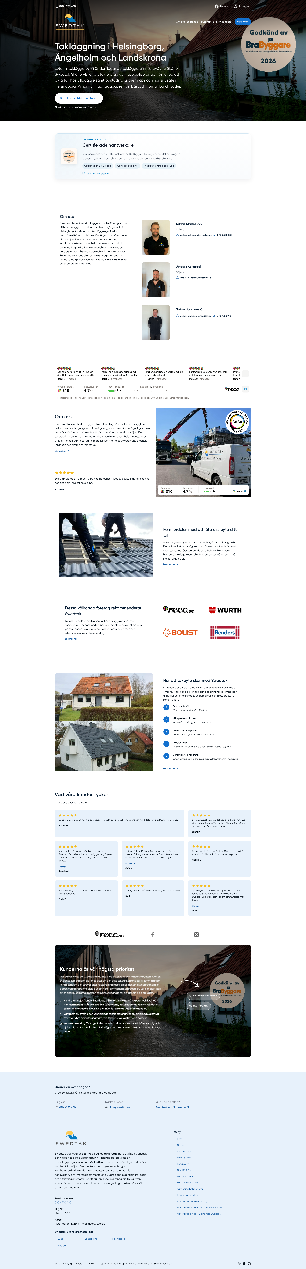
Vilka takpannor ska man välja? (193, 1201)
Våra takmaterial (186, 1176)
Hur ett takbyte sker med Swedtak (195, 680)
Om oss (180, 21)
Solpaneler (193, 21)
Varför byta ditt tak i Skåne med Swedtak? (199, 1213)
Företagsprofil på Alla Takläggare (131, 1263)
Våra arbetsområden (188, 1182)
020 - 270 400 (63, 1202)
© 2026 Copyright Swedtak (69, 1263)
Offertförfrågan (185, 1170)
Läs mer (62, 867)
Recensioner (183, 1164)
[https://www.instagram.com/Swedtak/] (196, 934)
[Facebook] (244, 1263)
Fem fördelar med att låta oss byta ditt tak (199, 1207)
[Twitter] (249, 1263)
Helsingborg (118, 1238)
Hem (179, 1139)
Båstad (62, 1245)
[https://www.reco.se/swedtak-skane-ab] (109, 934)
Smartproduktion (163, 1263)
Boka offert (242, 21)
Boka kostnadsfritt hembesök (79, 98)
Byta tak (206, 21)
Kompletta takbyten (187, 1195)
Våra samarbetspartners (190, 1189)
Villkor (91, 1263)
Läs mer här (169, 564)
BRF (215, 21)
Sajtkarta (104, 1263)
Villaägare (225, 21)
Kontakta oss (184, 1151)
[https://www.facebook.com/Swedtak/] (153, 934)
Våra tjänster (184, 1157)
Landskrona (91, 1238)
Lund (60, 1238)
